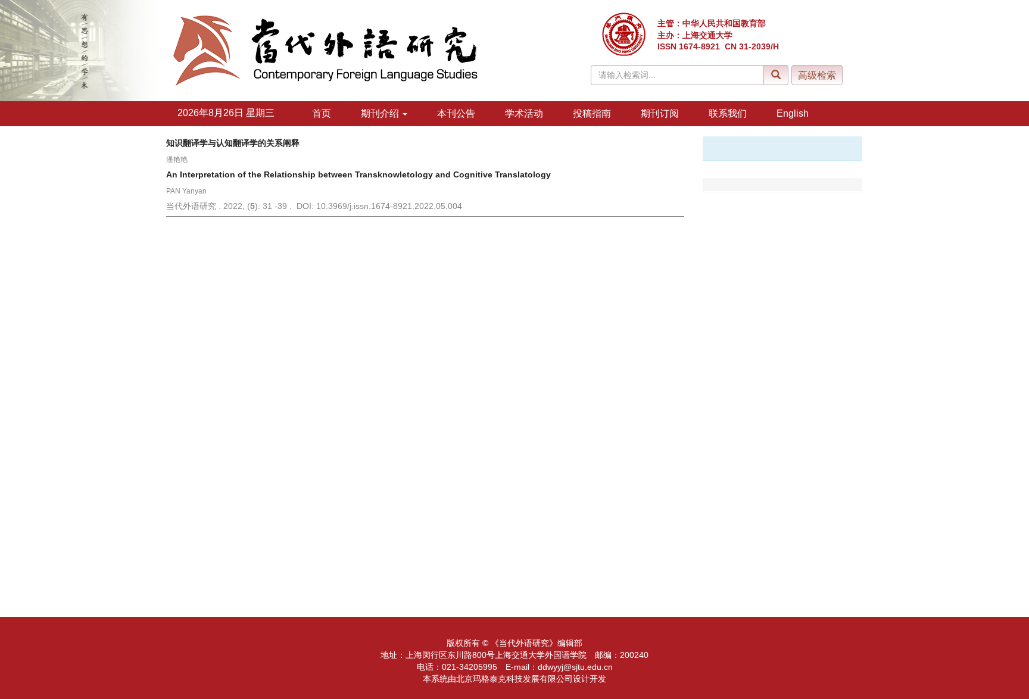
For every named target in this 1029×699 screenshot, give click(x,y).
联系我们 (728, 113)
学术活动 (524, 113)
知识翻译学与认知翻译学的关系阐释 (233, 143)
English (793, 113)
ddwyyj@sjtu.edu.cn (575, 667)
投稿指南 (592, 113)
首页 (321, 113)
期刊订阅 (660, 113)
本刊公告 (456, 113)
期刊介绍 (381, 113)
